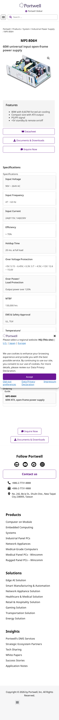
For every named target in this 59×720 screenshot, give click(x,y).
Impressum (50, 381)
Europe (22, 343)
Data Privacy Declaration (28, 383)
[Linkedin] (16, 464)
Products (16, 29)
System (26, 29)
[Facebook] (33, 464)
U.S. (5, 343)
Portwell (7, 29)
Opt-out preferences (9, 383)
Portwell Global (35, 11)
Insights (13, 631)
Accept (29, 376)
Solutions (14, 573)
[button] (54, 335)
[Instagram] (42, 464)
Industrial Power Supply (43, 29)
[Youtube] (25, 464)
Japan (12, 343)
